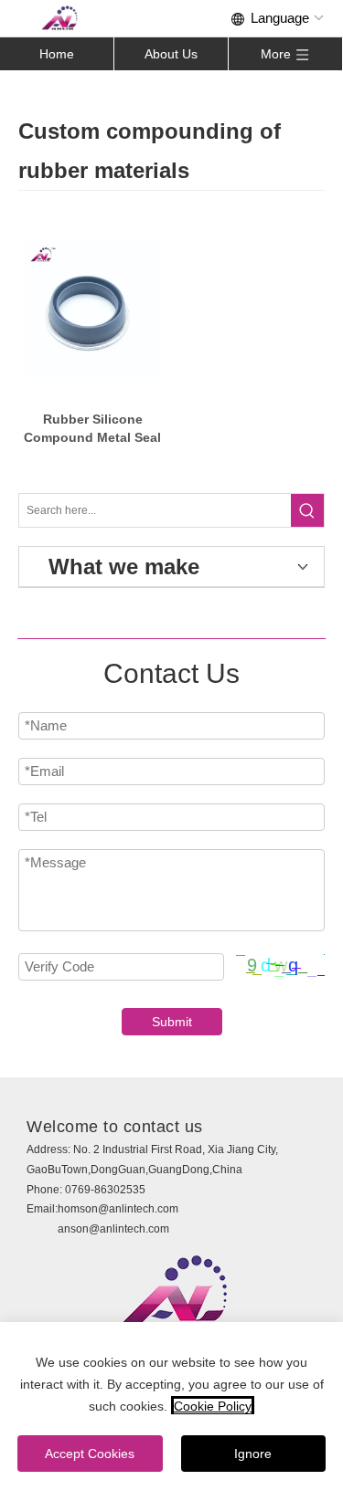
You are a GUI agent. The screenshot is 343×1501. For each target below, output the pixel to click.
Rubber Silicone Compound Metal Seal (92, 428)
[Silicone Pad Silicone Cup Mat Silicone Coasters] (93, 308)
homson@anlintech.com (118, 1208)
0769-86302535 (105, 1189)
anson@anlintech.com (113, 1229)
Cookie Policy (213, 1406)
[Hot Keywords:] (307, 510)
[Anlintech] (59, 18)
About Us (171, 54)
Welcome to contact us (115, 1127)
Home (56, 54)
